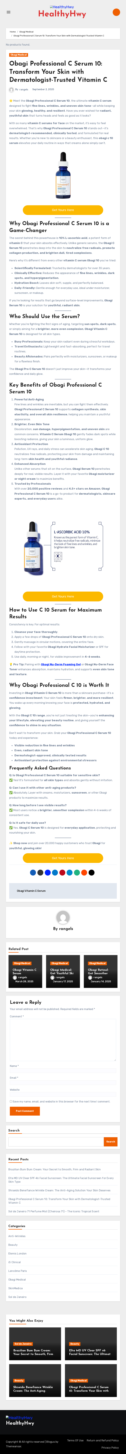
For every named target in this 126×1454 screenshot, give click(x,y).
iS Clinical (14, 1262)
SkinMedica (15, 1288)
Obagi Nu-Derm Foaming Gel (61, 664)
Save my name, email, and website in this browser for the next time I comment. (61, 1101)
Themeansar (13, 1446)
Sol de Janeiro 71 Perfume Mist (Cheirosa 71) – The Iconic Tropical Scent (53, 1211)
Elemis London (17, 1253)
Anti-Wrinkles (17, 1236)
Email (14, 1077)
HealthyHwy (62, 14)
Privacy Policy (110, 1447)
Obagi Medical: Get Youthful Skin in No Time (62, 974)
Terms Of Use (75, 1440)
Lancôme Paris (17, 1270)
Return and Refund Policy (103, 1440)
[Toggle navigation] (8, 12)
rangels (23, 89)
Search (14, 1130)
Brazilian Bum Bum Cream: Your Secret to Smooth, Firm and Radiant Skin (54, 1169)
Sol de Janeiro (17, 1297)
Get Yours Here (63, 210)
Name (14, 1066)
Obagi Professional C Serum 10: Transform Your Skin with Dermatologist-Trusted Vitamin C (58, 72)
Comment (17, 1016)
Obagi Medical (18, 54)
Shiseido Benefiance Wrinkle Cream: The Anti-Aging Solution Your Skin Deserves (59, 1190)
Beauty (13, 1244)
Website (15, 1089)
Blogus (50, 1441)
